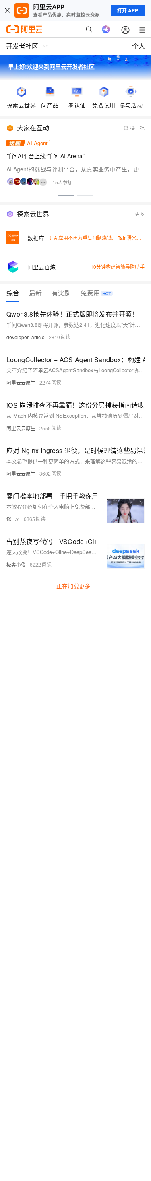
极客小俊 (16, 564)
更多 (140, 213)
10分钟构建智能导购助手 (118, 266)
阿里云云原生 (20, 382)
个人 (138, 46)
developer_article (25, 337)
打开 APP (127, 10)
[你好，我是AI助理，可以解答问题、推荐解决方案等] (105, 29)
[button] (66, 195)
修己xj (13, 518)
